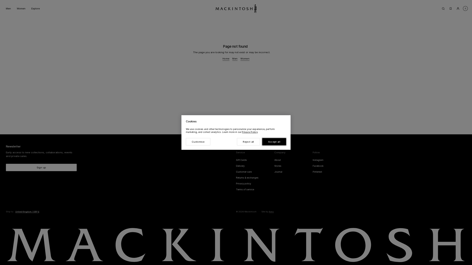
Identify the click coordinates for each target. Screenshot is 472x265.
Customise (198, 141)
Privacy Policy (249, 132)
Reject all (248, 141)
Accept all (274, 141)
